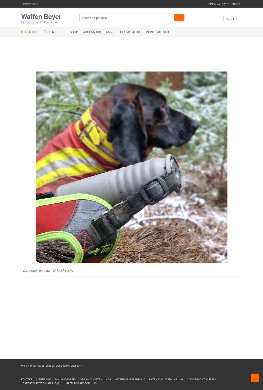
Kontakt (26, 379)
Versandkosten (91, 379)
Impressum (43, 379)
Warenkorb (92, 32)
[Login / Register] (217, 18)
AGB (108, 379)
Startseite (30, 32)
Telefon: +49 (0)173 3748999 (224, 4)
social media (130, 32)
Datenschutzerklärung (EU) (42, 383)
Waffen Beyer (41, 16)
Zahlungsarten (66, 379)
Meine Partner (157, 32)
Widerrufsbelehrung (130, 379)
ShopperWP (77, 365)
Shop (74, 32)
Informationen (30, 4)
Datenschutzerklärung (166, 379)
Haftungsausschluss (81, 383)
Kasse (110, 32)
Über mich (52, 32)
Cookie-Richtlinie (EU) (202, 379)
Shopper (50, 365)
